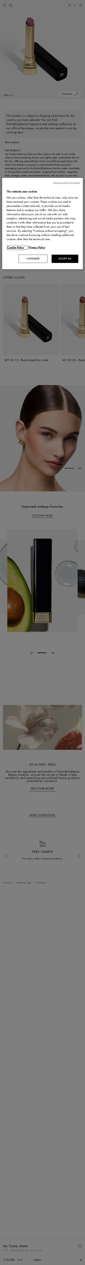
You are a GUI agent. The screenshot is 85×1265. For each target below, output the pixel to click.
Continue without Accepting (66, 183)
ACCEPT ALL (65, 259)
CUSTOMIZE (33, 259)
